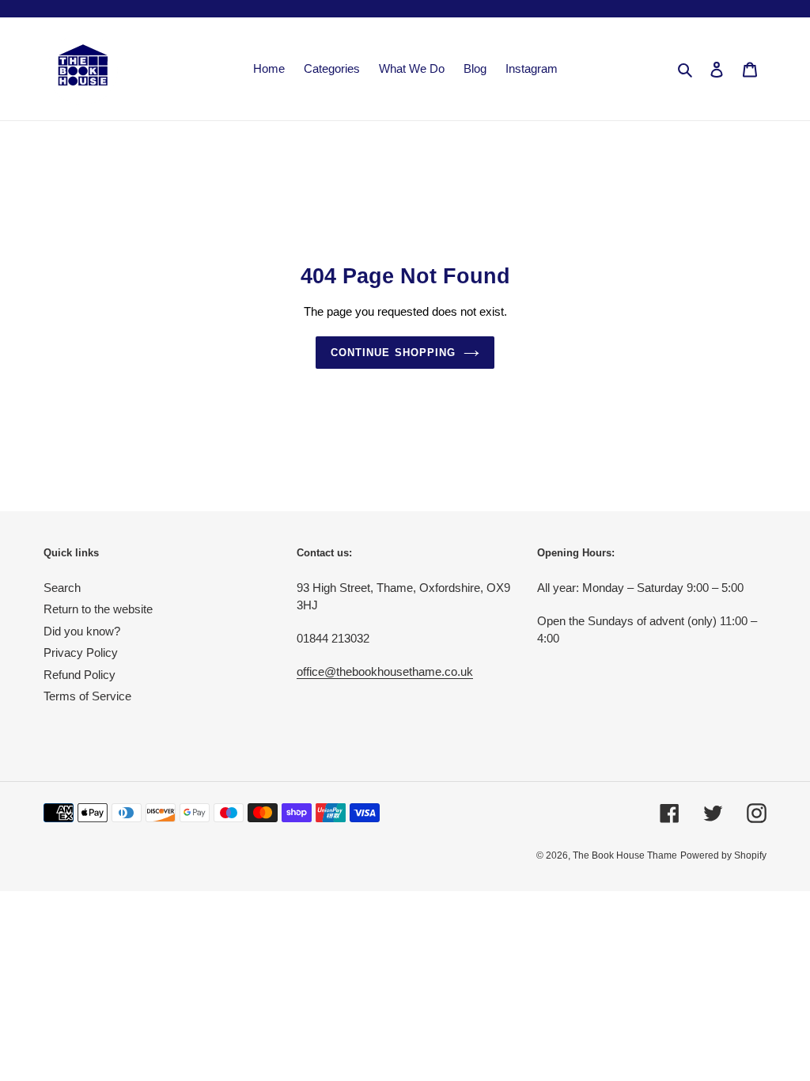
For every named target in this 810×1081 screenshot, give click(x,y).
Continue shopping (393, 352)
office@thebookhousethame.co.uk (385, 671)
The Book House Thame (625, 855)
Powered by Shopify (723, 855)
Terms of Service (87, 696)
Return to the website (98, 609)
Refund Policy (79, 674)
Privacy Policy (81, 652)
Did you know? (82, 631)
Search (62, 587)
